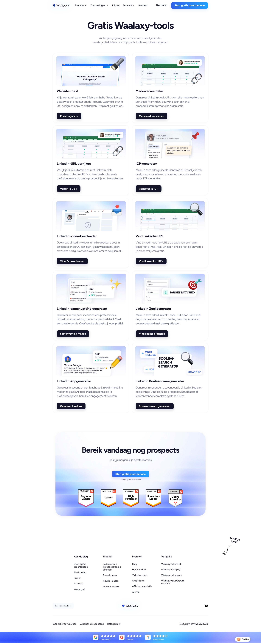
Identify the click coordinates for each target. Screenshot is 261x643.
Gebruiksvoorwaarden (65, 623)
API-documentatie (142, 586)
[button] (242, 639)
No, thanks (210, 629)
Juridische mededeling (92, 623)
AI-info (135, 591)
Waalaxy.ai (79, 589)
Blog (134, 563)
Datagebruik (113, 623)
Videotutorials (139, 575)
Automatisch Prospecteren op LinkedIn (112, 566)
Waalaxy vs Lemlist (171, 563)
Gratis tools (138, 580)
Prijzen (77, 577)
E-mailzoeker (110, 575)
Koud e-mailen (111, 580)
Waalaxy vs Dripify (170, 569)
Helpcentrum (139, 569)
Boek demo (80, 572)
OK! (249, 629)
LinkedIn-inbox (111, 586)
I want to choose (230, 629)
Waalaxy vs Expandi (171, 575)
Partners (78, 583)
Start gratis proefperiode (81, 565)
